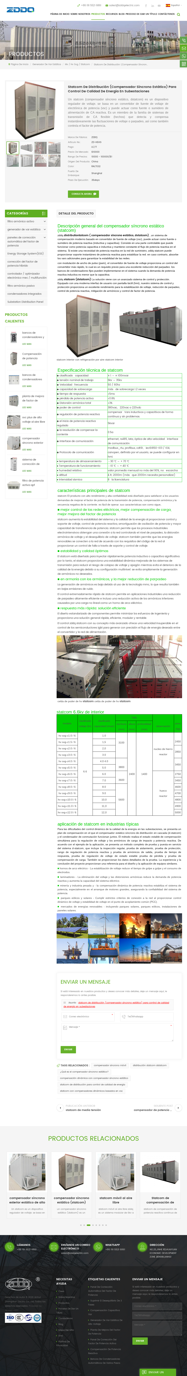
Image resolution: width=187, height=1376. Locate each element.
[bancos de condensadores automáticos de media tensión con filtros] (13, 379)
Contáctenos (166, 14)
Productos (98, 14)
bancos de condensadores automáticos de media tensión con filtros (32, 377)
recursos (112, 14)
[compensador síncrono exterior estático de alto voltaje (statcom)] (13, 443)
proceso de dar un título (141, 14)
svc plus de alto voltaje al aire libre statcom (33, 419)
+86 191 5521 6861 (91, 5)
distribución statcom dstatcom (150, 1065)
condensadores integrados (24, 294)
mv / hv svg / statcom (77, 64)
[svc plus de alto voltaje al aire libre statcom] (13, 422)
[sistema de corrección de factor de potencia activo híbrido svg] (13, 464)
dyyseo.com (11, 1310)
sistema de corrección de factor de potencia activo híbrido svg (32, 462)
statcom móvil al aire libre (116, 1200)
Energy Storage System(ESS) (25, 254)
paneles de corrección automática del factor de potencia (23, 241)
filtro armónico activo (20, 221)
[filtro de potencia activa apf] (13, 485)
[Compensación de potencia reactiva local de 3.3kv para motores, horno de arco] (13, 358)
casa (61, 1291)
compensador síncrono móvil (110, 1065)
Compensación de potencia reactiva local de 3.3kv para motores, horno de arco (32, 356)
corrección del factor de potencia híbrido (22, 264)
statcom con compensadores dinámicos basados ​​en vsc (91, 1091)
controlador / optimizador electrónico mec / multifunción (27, 276)
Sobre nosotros (66, 1297)
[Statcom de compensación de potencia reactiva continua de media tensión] (160, 1172)
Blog (122, 14)
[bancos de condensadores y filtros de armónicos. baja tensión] (13, 337)
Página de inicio (59, 14)
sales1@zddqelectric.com (124, 5)
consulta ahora (82, 194)
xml (60, 1336)
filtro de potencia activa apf (33, 483)
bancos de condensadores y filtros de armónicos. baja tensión (33, 335)
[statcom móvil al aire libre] (116, 1172)
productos (63, 1303)
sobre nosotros (80, 14)
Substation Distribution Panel (25, 302)
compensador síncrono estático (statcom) (71, 1200)
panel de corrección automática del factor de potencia (102, 1291)
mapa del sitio (66, 1330)
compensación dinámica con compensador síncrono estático (94, 1078)
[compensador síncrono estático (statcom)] (71, 1172)
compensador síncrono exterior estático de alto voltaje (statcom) (33, 440)
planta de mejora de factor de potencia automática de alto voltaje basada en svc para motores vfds (33, 398)
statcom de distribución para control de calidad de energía (92, 1084)
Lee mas (26, 344)
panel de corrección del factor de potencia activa (102, 1341)
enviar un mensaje (156, 1373)
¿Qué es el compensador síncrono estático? (84, 1072)
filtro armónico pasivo (21, 286)
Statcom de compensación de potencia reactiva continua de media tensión (160, 1200)
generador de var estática (47, 64)
